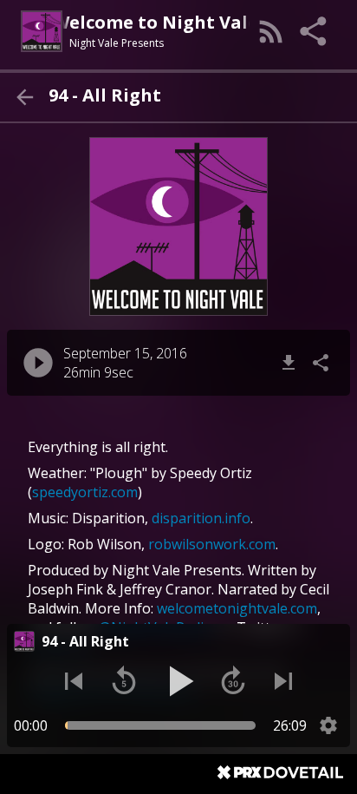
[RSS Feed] (271, 31)
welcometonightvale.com (237, 608)
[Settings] (328, 725)
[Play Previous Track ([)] (73, 681)
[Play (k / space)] (178, 681)
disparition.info (201, 518)
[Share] (314, 31)
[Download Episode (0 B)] (288, 362)
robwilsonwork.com (212, 544)
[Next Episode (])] (283, 681)
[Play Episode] (38, 362)
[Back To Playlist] (24, 97)
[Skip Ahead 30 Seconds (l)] (233, 681)
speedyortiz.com (85, 492)
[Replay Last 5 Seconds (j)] (124, 681)
